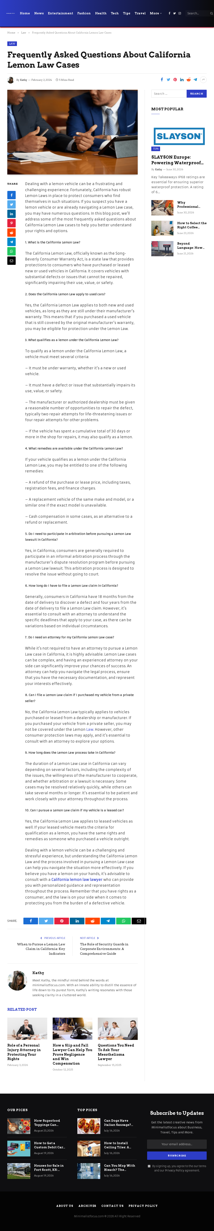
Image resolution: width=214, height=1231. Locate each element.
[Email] (11, 260)
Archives (87, 1205)
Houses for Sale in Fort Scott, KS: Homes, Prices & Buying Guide (49, 1168)
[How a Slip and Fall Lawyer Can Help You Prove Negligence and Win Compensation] (73, 1029)
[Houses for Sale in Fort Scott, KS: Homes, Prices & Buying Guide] (18, 1171)
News (39, 13)
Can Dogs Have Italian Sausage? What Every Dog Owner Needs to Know (117, 1123)
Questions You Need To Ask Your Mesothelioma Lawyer (116, 1052)
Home (25, 13)
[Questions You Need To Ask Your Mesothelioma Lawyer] (118, 1029)
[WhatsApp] (11, 251)
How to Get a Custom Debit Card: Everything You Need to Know (50, 1145)
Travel (140, 13)
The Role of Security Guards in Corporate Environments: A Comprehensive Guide (104, 949)
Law (12, 43)
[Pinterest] (11, 223)
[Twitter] (11, 204)
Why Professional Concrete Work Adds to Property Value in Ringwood (191, 205)
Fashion (84, 13)
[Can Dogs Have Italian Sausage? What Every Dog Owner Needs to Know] (88, 1126)
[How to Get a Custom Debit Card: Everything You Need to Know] (18, 1148)
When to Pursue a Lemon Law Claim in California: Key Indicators (41, 949)
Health (101, 13)
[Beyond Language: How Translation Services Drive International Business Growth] (162, 248)
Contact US (112, 1205)
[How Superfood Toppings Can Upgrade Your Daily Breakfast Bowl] (18, 1126)
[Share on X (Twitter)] (168, 79)
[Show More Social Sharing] (203, 79)
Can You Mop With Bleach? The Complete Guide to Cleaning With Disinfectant (119, 1168)
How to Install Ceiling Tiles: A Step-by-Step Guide (116, 1145)
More (154, 13)
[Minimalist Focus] (10, 13)
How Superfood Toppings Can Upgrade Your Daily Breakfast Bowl (50, 1123)
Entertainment (60, 13)
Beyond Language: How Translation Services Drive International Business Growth (191, 246)
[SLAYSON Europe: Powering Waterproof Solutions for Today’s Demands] (179, 135)
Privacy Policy (174, 1170)
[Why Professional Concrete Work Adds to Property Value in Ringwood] (162, 207)
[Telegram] (11, 242)
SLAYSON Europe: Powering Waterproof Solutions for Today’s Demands (176, 160)
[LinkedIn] (11, 214)
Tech (115, 13)
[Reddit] (11, 232)
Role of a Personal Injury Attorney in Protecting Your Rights (24, 1052)
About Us (64, 1205)
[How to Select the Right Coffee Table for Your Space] (162, 228)
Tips (126, 13)
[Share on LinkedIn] (182, 79)
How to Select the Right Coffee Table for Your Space (192, 225)
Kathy (23, 79)
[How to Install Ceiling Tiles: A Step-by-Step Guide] (88, 1148)
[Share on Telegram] (195, 79)
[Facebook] (11, 195)
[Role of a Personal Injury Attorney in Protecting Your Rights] (27, 1029)
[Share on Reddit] (188, 79)
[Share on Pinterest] (175, 79)
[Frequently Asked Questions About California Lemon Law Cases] (72, 132)
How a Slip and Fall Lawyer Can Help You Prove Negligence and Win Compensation (72, 1054)
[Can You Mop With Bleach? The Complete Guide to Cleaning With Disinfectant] (88, 1171)
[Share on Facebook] (162, 79)
